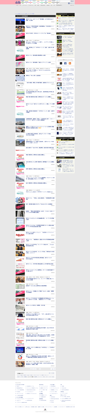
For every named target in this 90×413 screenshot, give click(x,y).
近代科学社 (41, 398)
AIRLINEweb (53, 386)
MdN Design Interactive (55, 398)
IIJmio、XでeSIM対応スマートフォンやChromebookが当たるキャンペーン (68, 84)
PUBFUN (62, 391)
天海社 (63, 386)
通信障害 (35, 376)
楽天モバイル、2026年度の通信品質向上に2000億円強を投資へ (40, 263)
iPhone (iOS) (43, 5)
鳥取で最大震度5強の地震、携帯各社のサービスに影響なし (39, 319)
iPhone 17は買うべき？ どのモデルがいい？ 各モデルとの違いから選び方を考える (68, 170)
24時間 (63, 15)
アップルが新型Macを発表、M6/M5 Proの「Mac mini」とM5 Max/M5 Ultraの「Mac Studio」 (65, 24)
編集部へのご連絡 (41, 406)
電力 (44, 376)
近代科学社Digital (43, 400)
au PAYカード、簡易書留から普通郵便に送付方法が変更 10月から (69, 75)
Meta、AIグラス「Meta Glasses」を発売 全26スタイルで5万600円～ (68, 93)
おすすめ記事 (61, 157)
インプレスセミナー (30, 391)
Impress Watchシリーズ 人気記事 (65, 138)
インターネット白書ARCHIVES (22, 402)
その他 (53, 376)
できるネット (19, 400)
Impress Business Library (31, 389)
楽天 (38, 5)
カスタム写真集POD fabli (66, 398)
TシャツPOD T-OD (43, 389)
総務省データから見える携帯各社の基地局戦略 (36, 285)
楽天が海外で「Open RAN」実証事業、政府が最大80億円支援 (40, 147)
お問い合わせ (27, 406)
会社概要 (55, 406)
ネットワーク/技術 (30, 376)
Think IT (18, 386)
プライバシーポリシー (49, 406)
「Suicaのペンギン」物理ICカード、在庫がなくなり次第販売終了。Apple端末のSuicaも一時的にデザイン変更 (66, 153)
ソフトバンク (24, 5)
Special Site (61, 33)
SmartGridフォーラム (30, 386)
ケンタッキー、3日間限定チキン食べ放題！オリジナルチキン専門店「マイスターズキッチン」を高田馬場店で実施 (66, 151)
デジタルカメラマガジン (21, 398)
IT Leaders (18, 391)
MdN (50, 395)
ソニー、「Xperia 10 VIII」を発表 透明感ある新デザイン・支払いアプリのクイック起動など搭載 (66, 29)
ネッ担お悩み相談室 (20, 395)
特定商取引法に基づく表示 (70, 406)
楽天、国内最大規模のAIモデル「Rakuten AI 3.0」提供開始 (39, 204)
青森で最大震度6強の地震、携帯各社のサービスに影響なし (39, 96)
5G (51, 5)
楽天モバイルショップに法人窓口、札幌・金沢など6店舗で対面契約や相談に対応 (68, 103)
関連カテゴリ (20, 373)
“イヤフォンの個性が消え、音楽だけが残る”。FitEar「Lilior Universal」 (68, 45)
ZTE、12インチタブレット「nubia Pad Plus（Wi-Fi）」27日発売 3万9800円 (68, 107)
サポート (47, 376)
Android (48, 5)
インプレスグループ (61, 406)
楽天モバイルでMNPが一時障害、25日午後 (35, 305)
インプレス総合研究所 (20, 389)
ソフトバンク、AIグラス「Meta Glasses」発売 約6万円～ (68, 117)
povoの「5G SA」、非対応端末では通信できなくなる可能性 (68, 70)
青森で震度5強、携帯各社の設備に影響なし (35, 154)
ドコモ (17, 5)
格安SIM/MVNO (59, 5)
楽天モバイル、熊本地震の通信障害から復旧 (36, 55)
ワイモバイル (31, 5)
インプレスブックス (30, 398)
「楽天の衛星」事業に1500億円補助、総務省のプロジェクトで (40, 82)
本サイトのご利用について (19, 406)
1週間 (68, 15)
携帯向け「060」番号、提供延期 (33, 75)
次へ (53, 369)
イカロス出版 (52, 384)
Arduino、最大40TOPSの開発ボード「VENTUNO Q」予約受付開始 (68, 89)
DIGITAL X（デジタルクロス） (32, 393)
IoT (54, 5)
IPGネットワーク (63, 395)
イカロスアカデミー (54, 393)
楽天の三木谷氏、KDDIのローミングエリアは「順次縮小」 (39, 33)
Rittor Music (41, 384)
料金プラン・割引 (20, 376)
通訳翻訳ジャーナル (54, 389)
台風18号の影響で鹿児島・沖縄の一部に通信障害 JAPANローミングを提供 (68, 79)
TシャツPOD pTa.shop (66, 396)
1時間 (59, 15)
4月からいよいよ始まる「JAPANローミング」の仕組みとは (39, 191)
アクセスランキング (63, 14)
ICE (61, 384)
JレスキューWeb (54, 391)
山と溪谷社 (41, 393)
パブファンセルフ (65, 393)
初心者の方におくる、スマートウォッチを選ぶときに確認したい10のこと (68, 166)
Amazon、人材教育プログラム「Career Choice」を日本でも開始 (68, 98)
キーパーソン (40, 376)
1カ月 (72, 15)
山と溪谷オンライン (43, 395)
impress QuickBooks (65, 389)
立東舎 (41, 391)
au (20, 5)
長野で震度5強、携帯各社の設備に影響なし (35, 168)
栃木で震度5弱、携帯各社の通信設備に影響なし (36, 183)
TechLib (52, 402)
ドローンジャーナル (20, 393)
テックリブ (52, 400)
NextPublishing (29, 400)
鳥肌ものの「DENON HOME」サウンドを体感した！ (68, 41)
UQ (35, 5)
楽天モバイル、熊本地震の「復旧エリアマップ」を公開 (38, 62)
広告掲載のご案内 (34, 406)
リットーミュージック (44, 386)
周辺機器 (25, 376)
